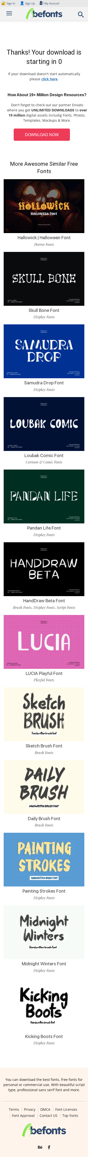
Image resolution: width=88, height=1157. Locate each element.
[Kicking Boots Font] (44, 1005)
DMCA (45, 1109)
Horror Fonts (44, 244)
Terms (14, 1109)
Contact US (48, 1115)
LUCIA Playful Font (44, 673)
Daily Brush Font (44, 818)
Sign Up (27, 3)
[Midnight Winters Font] (44, 932)
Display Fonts (44, 316)
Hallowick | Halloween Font (44, 237)
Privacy (29, 1109)
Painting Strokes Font (44, 891)
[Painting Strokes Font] (44, 859)
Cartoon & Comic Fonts (44, 462)
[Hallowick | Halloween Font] (44, 206)
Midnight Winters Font (44, 963)
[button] (81, 16)
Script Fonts (66, 607)
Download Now (42, 135)
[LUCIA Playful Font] (44, 642)
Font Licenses (66, 1109)
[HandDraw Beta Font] (44, 569)
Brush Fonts (22, 607)
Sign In (8, 3)
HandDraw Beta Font (44, 600)
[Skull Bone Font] (44, 279)
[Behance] (40, 1147)
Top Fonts (70, 1115)
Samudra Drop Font (44, 382)
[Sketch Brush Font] (44, 714)
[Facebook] (49, 1147)
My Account (51, 3)
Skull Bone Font (44, 310)
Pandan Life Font (44, 528)
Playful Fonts (44, 679)
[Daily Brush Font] (44, 787)
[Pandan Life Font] (44, 496)
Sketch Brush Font (44, 745)
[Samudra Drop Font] (44, 351)
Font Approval (23, 1115)
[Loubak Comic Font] (44, 424)
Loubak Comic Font (44, 455)
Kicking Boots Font (44, 1036)
